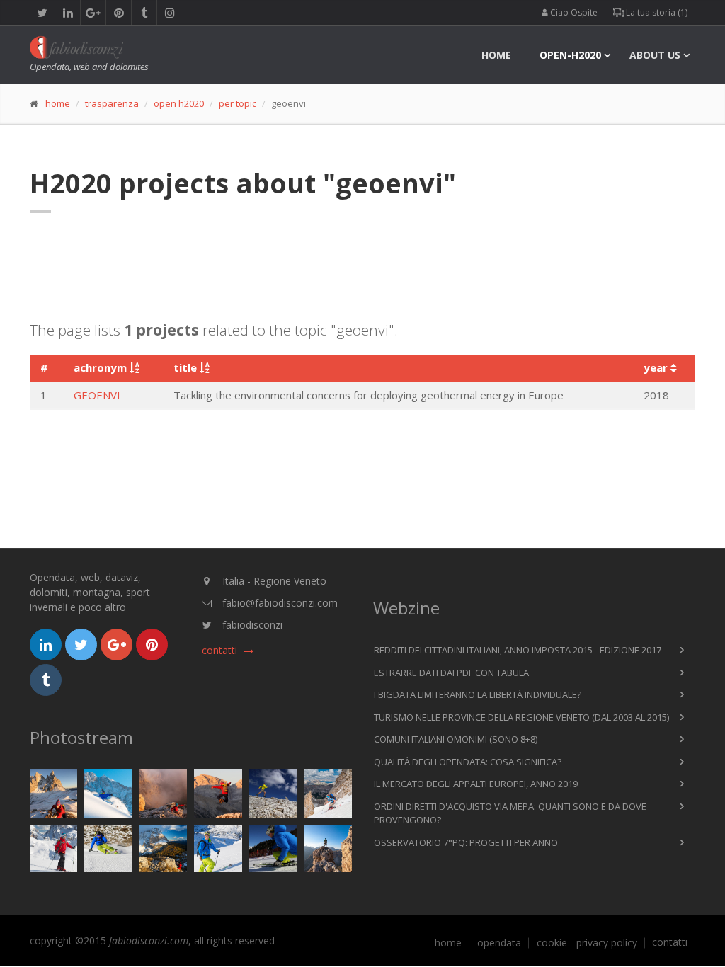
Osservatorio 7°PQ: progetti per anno (466, 842)
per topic (237, 103)
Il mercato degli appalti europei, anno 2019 (476, 783)
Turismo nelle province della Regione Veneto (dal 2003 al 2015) (521, 717)
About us (654, 55)
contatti (669, 942)
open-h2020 (570, 55)
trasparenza (112, 103)
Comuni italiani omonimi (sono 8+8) (455, 739)
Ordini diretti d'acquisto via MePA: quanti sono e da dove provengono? (510, 813)
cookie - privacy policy (587, 943)
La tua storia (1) (655, 12)
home (496, 55)
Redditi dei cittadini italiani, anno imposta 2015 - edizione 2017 (517, 649)
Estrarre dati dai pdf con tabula (451, 672)
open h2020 (179, 103)
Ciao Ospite (573, 12)
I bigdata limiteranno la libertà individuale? (477, 694)
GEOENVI (97, 395)
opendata (499, 943)
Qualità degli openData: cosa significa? (467, 761)
